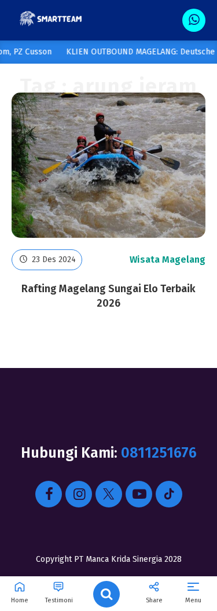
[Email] (169, 494)
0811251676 (159, 453)
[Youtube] (139, 494)
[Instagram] (78, 494)
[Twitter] (108, 494)
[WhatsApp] (193, 20)
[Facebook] (48, 494)
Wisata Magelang (167, 259)
